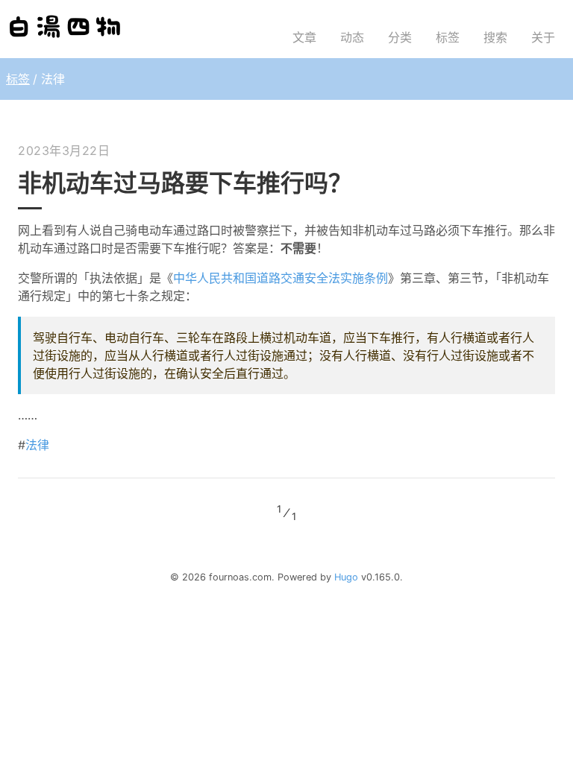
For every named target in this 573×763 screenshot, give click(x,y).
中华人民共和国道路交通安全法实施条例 (280, 277)
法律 (37, 444)
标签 (18, 79)
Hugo (346, 577)
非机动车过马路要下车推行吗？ (185, 182)
